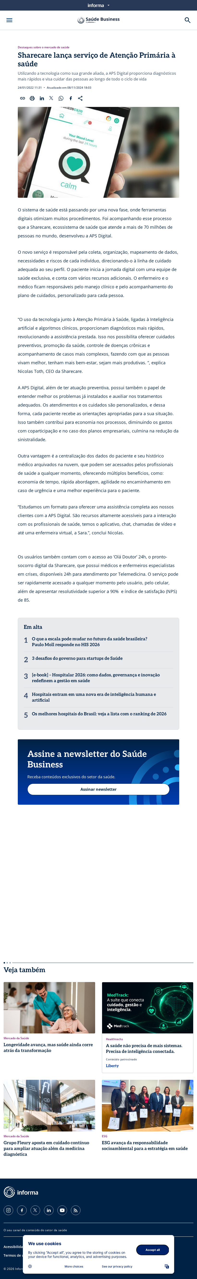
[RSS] (75, 1210)
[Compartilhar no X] (51, 98)
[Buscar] (187, 20)
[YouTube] (62, 1210)
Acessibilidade (15, 1246)
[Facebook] (22, 1210)
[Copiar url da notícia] (22, 98)
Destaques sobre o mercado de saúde (43, 47)
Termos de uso (16, 1255)
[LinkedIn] (49, 1210)
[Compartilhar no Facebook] (70, 98)
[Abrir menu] (9, 20)
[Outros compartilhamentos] (80, 98)
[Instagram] (8, 1210)
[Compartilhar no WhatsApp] (61, 98)
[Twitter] (35, 1210)
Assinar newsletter (98, 789)
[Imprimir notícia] (32, 98)
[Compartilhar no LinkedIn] (42, 98)
